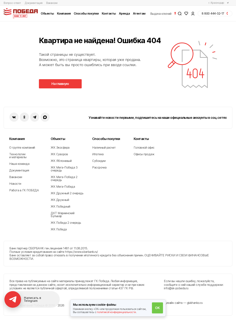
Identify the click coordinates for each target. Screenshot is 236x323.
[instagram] (34, 117)
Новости (15, 183)
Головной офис (144, 147)
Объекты (58, 139)
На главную (60, 84)
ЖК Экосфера (60, 147)
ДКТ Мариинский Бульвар (62, 214)
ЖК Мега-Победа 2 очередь (64, 178)
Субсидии (98, 161)
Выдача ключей (161, 13)
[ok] (24, 117)
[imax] (45, 117)
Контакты (141, 139)
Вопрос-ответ (12, 2)
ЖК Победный (60, 206)
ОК (157, 308)
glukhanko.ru (194, 303)
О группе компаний (22, 147)
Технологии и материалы (18, 155)
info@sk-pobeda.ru (176, 288)
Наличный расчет (104, 147)
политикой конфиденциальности (116, 312)
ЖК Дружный (60, 200)
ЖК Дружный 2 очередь (67, 193)
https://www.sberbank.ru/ (81, 252)
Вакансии (52, 2)
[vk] (14, 117)
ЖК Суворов (59, 154)
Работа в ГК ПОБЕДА (24, 190)
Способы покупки (106, 139)
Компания (17, 139)
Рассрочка (99, 167)
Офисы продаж (144, 154)
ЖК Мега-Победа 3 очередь (64, 169)
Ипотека (98, 154)
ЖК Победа (59, 229)
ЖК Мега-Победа (63, 186)
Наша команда (19, 164)
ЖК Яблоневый (61, 161)
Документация (34, 2)
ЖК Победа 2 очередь (66, 222)
